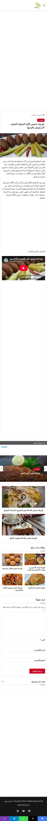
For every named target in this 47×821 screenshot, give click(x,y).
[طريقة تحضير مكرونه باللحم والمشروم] (12, 579)
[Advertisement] (23, 36)
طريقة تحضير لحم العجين (30, 473)
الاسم (42, 640)
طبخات (33, 115)
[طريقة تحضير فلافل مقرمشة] (12, 560)
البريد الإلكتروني (39, 650)
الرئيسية (40, 115)
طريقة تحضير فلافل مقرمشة (12, 568)
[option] (23, 468)
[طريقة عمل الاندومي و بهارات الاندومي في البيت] (34, 559)
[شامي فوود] (37, 5)
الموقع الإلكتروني (39, 660)
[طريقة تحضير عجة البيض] (34, 579)
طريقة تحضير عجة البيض (36, 588)
